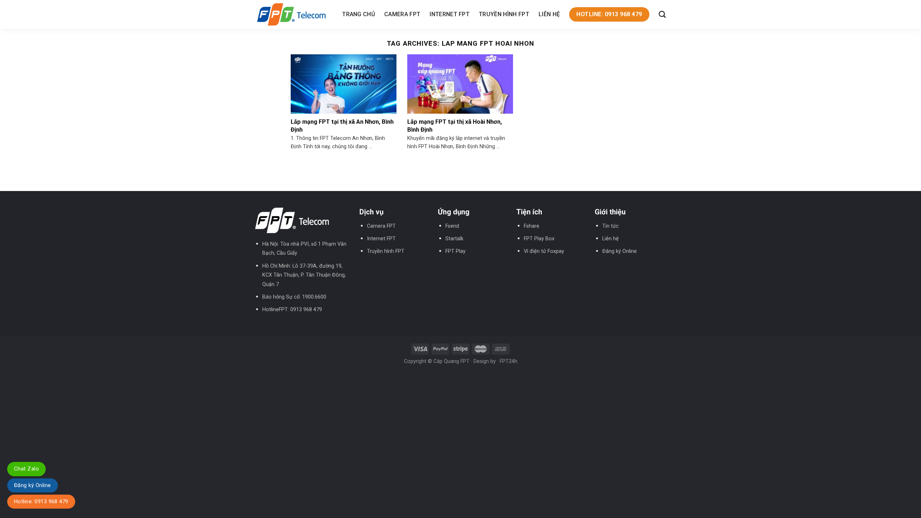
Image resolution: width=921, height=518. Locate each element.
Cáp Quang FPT (451, 361)
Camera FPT (402, 14)
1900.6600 (314, 297)
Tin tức (610, 226)
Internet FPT (449, 14)
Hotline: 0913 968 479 (41, 501)
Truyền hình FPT (504, 14)
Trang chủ (358, 14)
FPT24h (508, 361)
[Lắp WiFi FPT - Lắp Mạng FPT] (291, 14)
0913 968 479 (306, 309)
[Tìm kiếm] (662, 14)
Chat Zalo (26, 468)
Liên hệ (549, 14)
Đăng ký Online (619, 251)
